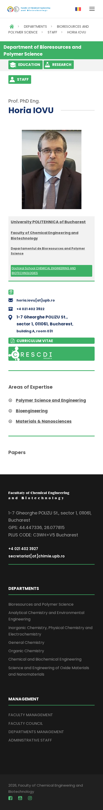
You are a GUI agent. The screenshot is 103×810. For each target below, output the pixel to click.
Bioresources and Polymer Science (41, 604)
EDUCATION (29, 64)
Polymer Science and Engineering (51, 400)
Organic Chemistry (26, 651)
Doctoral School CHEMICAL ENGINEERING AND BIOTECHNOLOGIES (44, 270)
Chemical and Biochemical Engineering (44, 659)
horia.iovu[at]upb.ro (36, 300)
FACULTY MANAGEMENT (30, 715)
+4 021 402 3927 (23, 548)
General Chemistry (26, 642)
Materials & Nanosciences (44, 421)
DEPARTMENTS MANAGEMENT (36, 732)
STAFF (52, 32)
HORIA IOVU (76, 32)
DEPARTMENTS (35, 26)
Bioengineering (32, 411)
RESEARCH (61, 64)
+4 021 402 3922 (31, 309)
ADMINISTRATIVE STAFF (30, 740)
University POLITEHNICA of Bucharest (48, 222)
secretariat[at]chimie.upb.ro (36, 556)
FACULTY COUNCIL (25, 723)
